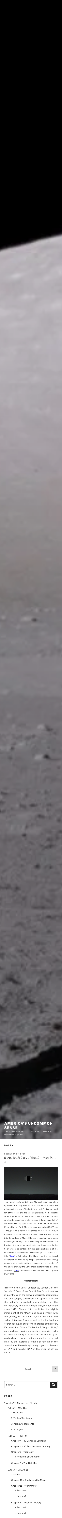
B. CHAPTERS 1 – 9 (17, 1436)
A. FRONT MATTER (17, 1408)
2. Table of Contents (21, 1418)
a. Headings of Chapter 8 (27, 1456)
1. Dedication (17, 1412)
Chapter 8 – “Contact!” (22, 1452)
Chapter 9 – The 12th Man (24, 1463)
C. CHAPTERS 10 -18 (18, 1470)
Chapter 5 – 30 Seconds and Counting (30, 1446)
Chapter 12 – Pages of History (26, 1502)
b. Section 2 (21, 1496)
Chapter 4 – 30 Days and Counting (28, 1441)
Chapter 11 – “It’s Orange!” (24, 1486)
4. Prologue (17, 1429)
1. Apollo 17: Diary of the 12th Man (21, 1403)
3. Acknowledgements (22, 1424)
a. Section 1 (17, 1474)
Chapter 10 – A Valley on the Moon (28, 1480)
